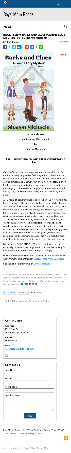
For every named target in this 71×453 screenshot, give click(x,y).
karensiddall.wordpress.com (19, 348)
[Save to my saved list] (41, 48)
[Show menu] (64, 4)
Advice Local (8, 448)
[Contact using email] (36, 284)
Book (10, 301)
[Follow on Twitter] (25, 284)
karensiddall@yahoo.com (31, 433)
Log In (58, 4)
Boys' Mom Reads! (43, 263)
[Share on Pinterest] (63, 55)
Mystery (38, 301)
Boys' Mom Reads (18, 14)
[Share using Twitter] (14, 48)
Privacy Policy (29, 448)
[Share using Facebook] (5, 48)
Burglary (18, 301)
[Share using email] (32, 48)
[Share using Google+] (27, 48)
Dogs (31, 301)
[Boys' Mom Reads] (6, 355)
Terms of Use (42, 448)
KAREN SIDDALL (10, 41)
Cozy (25, 301)
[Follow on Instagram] (33, 284)
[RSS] (66, 438)
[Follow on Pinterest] (30, 284)
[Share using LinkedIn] (19, 48)
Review (46, 301)
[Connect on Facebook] (22, 284)
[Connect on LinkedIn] (27, 284)
